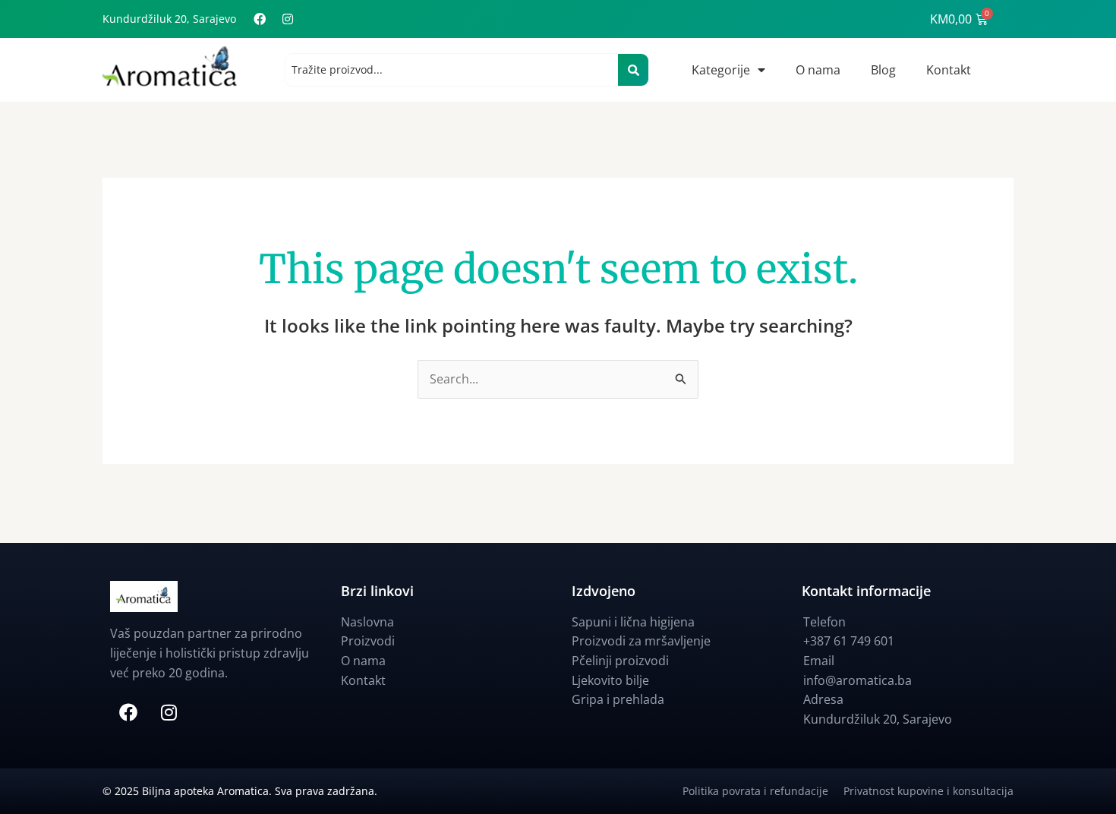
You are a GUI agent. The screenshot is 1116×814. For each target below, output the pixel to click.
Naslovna (367, 622)
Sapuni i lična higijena (633, 622)
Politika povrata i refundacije (763, 791)
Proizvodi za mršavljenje (641, 641)
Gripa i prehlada (618, 699)
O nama (818, 70)
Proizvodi (368, 641)
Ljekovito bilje (610, 680)
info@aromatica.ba (857, 680)
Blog (883, 70)
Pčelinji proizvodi (620, 660)
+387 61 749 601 (848, 641)
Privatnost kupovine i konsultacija (928, 791)
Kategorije (721, 70)
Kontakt (948, 70)
